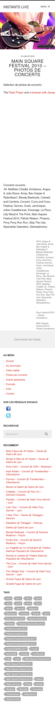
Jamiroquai (48, 265)
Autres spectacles (15, 379)
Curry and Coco (43, 259)
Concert (49, 257)
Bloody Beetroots (44, 251)
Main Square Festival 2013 (18, 673)
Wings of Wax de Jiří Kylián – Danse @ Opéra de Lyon (27, 460)
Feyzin (35, 648)
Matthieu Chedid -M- (43, 285)
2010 (38, 241)
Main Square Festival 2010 (43, 281)
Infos (8, 388)
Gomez (48, 262)
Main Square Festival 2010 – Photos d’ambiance (45, 326)
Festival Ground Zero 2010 (31, 623)
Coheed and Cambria (42, 256)
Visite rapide (13, 370)
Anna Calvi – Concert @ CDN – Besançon (29, 466)
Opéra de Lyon (13, 684)
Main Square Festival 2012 (18, 668)
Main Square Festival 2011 (18, 663)
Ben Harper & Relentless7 (42, 248)
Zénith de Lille (13, 699)
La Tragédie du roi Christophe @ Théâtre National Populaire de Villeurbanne (28, 549)
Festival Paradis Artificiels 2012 (20, 643)
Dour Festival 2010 (15, 618)
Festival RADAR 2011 (16, 648)
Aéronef (20, 608)
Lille (8, 658)
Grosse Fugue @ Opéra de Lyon (23, 579)
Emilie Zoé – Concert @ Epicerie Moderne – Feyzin (24, 541)
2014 (8, 603)
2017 (38, 603)
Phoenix (48, 289)
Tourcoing (37, 689)
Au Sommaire (13, 365)
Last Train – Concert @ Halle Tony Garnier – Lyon (24, 508)
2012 (28, 598)
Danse (36, 613)
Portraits (10, 384)
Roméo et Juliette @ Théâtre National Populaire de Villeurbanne (26, 557)
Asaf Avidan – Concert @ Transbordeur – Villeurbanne (28, 472)
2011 (18, 598)
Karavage (40, 273)
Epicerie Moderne (37, 618)
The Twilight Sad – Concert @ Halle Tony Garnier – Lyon (28, 572)
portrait (39, 684)
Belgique (33, 608)
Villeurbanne (30, 694)
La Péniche (38, 653)
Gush (39, 265)
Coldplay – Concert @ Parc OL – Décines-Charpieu (24, 493)
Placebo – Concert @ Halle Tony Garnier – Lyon (28, 501)
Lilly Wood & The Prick (45, 277)
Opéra (39, 679)
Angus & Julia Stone (43, 242)
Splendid (23, 689)
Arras (50, 243)
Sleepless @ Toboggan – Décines (24, 523)
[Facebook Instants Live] (8, 410)
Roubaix (10, 689)
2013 (38, 598)
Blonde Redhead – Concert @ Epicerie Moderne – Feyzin (27, 533)
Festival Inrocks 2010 (16, 628)
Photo (39, 291)
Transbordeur (12, 694)
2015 (18, 603)
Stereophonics (43, 302)
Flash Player (16, 92)
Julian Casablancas (42, 269)
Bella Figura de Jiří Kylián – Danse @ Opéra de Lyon (26, 452)
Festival (40, 262)
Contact (10, 393)
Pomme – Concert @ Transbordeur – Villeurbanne (26, 480)
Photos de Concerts (16, 375)
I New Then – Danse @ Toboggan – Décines (25, 516)
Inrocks (24, 653)
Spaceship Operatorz (43, 298)
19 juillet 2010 (28, 56)
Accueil (10, 361)
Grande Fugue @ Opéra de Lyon (23, 583)
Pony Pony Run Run (45, 293)
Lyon (17, 658)
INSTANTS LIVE (16, 6)
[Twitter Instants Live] (8, 417)
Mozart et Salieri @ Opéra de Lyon (25, 487)
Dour (46, 613)
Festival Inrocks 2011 (16, 633)
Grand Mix (11, 653)
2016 (28, 603)
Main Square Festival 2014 (18, 679)
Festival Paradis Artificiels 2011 (20, 638)
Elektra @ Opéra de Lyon (19, 527)
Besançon (11, 613)
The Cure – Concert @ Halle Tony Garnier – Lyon (29, 565)
